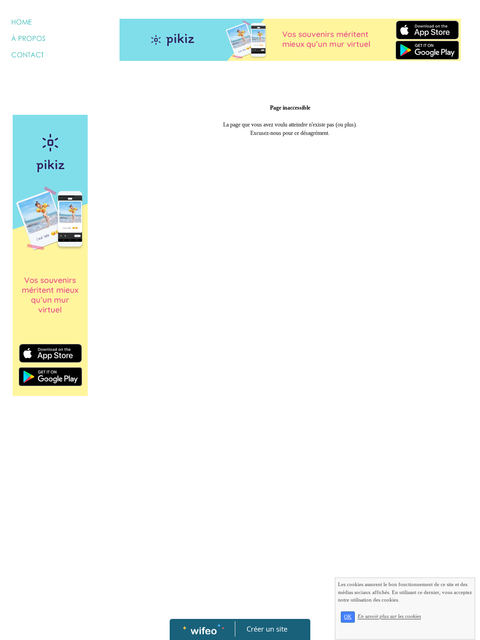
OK (348, 616)
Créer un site (267, 628)
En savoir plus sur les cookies (389, 616)
